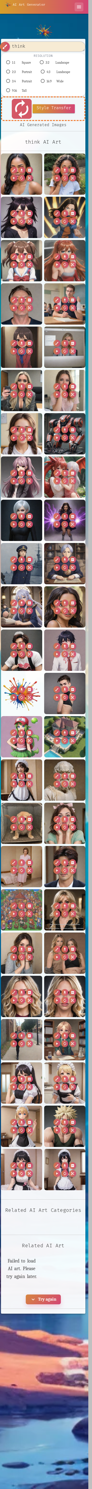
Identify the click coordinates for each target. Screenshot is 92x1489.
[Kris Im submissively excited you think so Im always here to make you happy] (21, 650)
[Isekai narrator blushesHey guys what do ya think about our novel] (21, 607)
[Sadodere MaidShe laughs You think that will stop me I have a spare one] (21, 780)
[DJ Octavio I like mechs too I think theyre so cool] (64, 433)
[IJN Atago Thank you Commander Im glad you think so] (21, 563)
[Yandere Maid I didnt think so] (21, 1169)
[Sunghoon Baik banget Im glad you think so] (64, 866)
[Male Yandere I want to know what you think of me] (64, 650)
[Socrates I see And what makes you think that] (64, 780)
